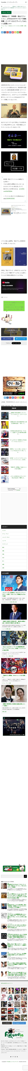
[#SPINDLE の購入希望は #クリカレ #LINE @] (17, 991)
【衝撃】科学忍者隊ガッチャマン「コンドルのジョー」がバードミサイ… (18, 414)
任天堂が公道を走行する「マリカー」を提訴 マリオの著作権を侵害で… (18, 432)
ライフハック (5, 544)
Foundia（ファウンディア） (13, 1061)
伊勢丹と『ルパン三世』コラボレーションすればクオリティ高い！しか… (18, 450)
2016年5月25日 (10, 198)
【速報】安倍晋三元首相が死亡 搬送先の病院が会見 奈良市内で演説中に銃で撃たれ (13, 622)
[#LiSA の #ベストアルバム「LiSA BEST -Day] (11, 991)
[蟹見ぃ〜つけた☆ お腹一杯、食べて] (17, 1018)
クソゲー (14, 25)
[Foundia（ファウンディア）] (9, 2)
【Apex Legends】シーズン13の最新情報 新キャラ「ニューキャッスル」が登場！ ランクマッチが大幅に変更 (14, 648)
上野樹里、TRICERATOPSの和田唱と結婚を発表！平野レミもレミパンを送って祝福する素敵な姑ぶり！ (7, 402)
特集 (3, 554)
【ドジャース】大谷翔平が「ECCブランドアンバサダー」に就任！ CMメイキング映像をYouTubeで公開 (13, 594)
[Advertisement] (14, 49)
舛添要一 (22, 25)
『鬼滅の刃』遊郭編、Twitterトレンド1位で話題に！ (13, 676)
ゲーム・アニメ (4, 25)
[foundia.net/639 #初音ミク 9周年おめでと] (11, 997)
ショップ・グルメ (5, 537)
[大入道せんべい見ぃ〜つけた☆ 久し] (24, 1004)
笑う (3, 561)
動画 (3, 547)
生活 (3, 557)
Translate (18, 490)
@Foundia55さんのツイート (7, 983)
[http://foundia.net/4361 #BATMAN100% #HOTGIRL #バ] (24, 991)
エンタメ (4, 530)
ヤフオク (18, 25)
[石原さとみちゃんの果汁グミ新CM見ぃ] (24, 1011)
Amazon (10, 25)
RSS (17, 1057)
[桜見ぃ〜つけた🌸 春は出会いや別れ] (17, 1004)
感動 (3, 550)
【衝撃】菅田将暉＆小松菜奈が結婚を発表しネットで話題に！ (13, 704)
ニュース (4, 540)
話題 (3, 567)
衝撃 (3, 564)
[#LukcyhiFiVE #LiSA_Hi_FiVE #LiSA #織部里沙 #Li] (24, 997)
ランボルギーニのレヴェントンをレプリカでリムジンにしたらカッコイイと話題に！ (20, 402)
